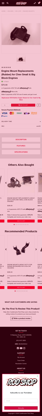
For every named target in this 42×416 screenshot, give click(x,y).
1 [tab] (14, 224)
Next (36, 183)
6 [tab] (23, 224)
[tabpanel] (21, 195)
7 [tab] (25, 224)
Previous (6, 183)
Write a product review (21, 318)
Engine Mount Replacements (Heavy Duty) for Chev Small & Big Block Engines (21, 199)
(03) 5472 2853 (21, 340)
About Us (21, 373)
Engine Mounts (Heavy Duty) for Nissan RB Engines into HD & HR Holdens (19, 266)
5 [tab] (21, 224)
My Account (21, 357)
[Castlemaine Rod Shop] (21, 3)
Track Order (21, 360)
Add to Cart (24, 105)
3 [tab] (18, 224)
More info (14, 91)
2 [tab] (16, 224)
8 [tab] (27, 224)
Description (21, 139)
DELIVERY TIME (6, 121)
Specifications (21, 152)
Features (21, 146)
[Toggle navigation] (3, 3)
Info (30, 88)
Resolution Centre (21, 363)
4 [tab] (20, 224)
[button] (39, 105)
